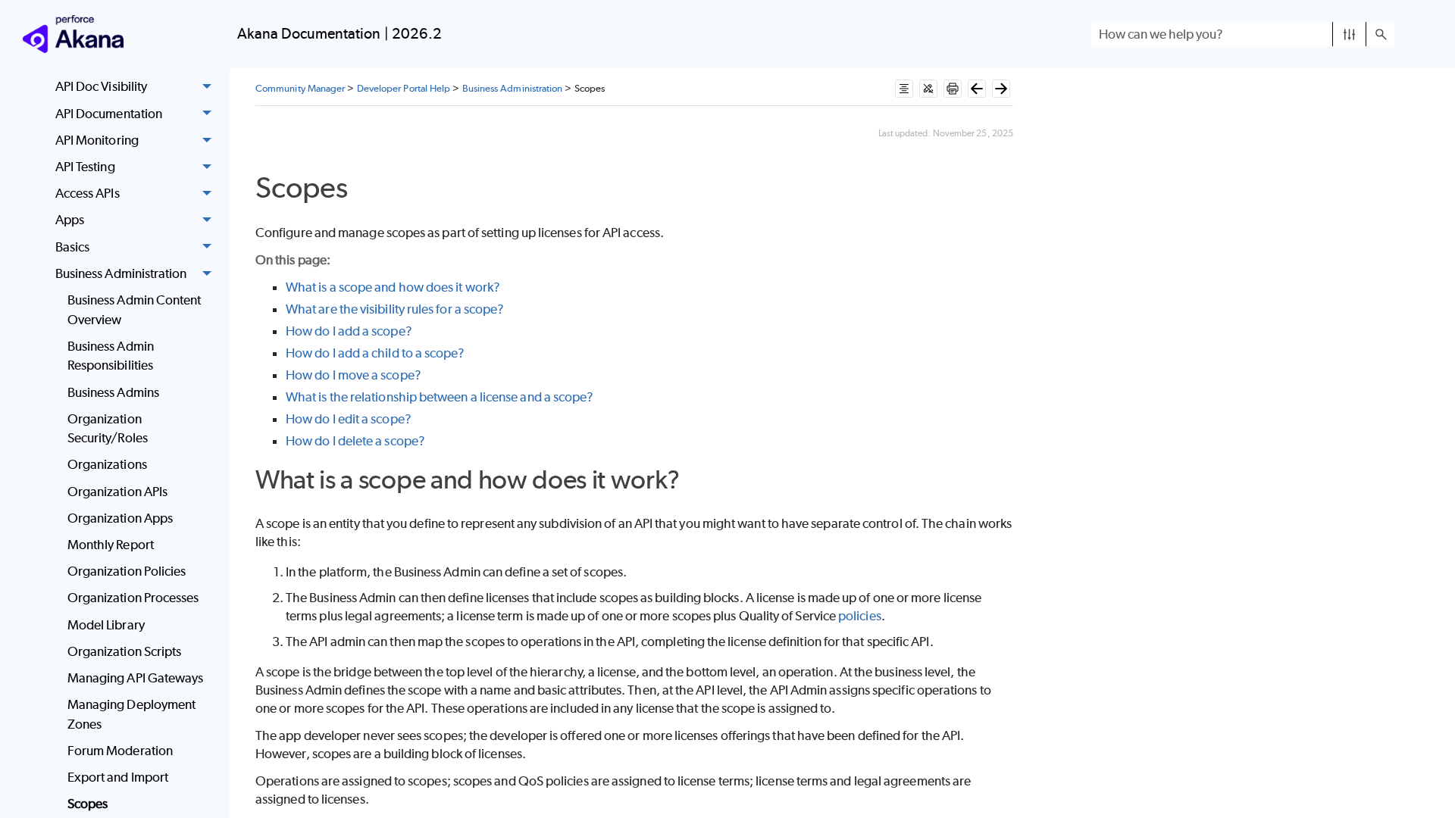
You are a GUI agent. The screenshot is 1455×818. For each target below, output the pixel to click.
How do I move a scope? (353, 374)
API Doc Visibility (101, 86)
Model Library (106, 624)
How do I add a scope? (349, 331)
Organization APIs (117, 491)
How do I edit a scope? (348, 418)
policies (859, 615)
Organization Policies (126, 571)
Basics (72, 246)
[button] (1349, 34)
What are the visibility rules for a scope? (395, 309)
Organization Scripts (124, 651)
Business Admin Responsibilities (110, 356)
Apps (69, 219)
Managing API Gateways (135, 677)
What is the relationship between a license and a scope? (439, 396)
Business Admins (113, 392)
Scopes (87, 803)
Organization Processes (133, 597)
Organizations (107, 464)
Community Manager (300, 88)
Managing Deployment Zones (131, 714)
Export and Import (117, 777)
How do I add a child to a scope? (375, 353)
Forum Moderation (120, 750)
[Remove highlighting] (928, 89)
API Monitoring (97, 140)
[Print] (952, 89)
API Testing (85, 166)
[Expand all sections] (904, 89)
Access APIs (87, 193)
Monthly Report (110, 544)
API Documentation (108, 113)
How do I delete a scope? (355, 440)
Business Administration (121, 273)
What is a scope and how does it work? (393, 287)
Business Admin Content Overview (134, 309)
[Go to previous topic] (977, 89)
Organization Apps (120, 518)
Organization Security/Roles (107, 428)
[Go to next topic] (1001, 89)
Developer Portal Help (404, 88)
